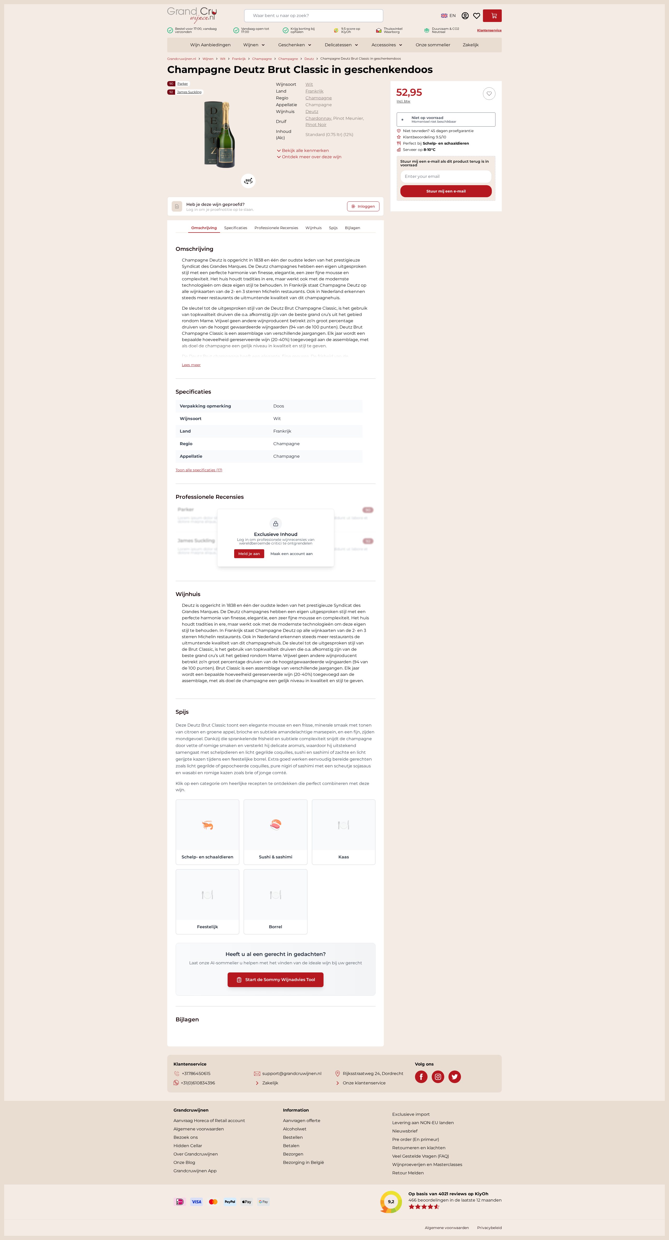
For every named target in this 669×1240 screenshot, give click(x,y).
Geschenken (291, 44)
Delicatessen (338, 44)
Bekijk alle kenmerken (305, 150)
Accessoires (384, 44)
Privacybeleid (489, 1227)
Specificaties (235, 227)
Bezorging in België (303, 1162)
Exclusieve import (411, 1114)
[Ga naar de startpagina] (192, 15)
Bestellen (293, 1137)
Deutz (309, 58)
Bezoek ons (186, 1137)
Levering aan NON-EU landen (423, 1122)
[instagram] (438, 1077)
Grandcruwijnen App (195, 1170)
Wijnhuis (313, 227)
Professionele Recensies (276, 227)
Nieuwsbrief (404, 1131)
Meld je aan (249, 553)
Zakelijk (471, 44)
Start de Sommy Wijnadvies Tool (280, 979)
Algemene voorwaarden (199, 1128)
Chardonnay (318, 118)
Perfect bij (436, 143)
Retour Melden (408, 1172)
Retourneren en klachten (419, 1147)
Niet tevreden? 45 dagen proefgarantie (438, 130)
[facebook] (421, 1077)
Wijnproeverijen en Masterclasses (427, 1164)
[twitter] (454, 1077)
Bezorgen (293, 1154)
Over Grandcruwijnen (196, 1154)
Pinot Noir (315, 124)
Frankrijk (239, 58)
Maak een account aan (291, 553)
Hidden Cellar (188, 1145)
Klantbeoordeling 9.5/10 (424, 137)
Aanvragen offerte (301, 1120)
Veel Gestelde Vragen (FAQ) (420, 1156)
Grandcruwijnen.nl (181, 58)
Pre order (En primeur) (415, 1139)
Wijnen (250, 44)
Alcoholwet (295, 1128)
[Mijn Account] (465, 15)
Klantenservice (489, 30)
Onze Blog (184, 1162)
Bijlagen (352, 227)
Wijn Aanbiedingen (210, 44)
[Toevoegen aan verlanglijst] (489, 93)
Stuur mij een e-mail (446, 191)
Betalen (291, 1145)
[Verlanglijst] (476, 15)
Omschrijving (204, 227)
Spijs (333, 227)
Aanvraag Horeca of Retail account (209, 1120)
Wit (223, 58)
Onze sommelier (433, 44)
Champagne (262, 58)
